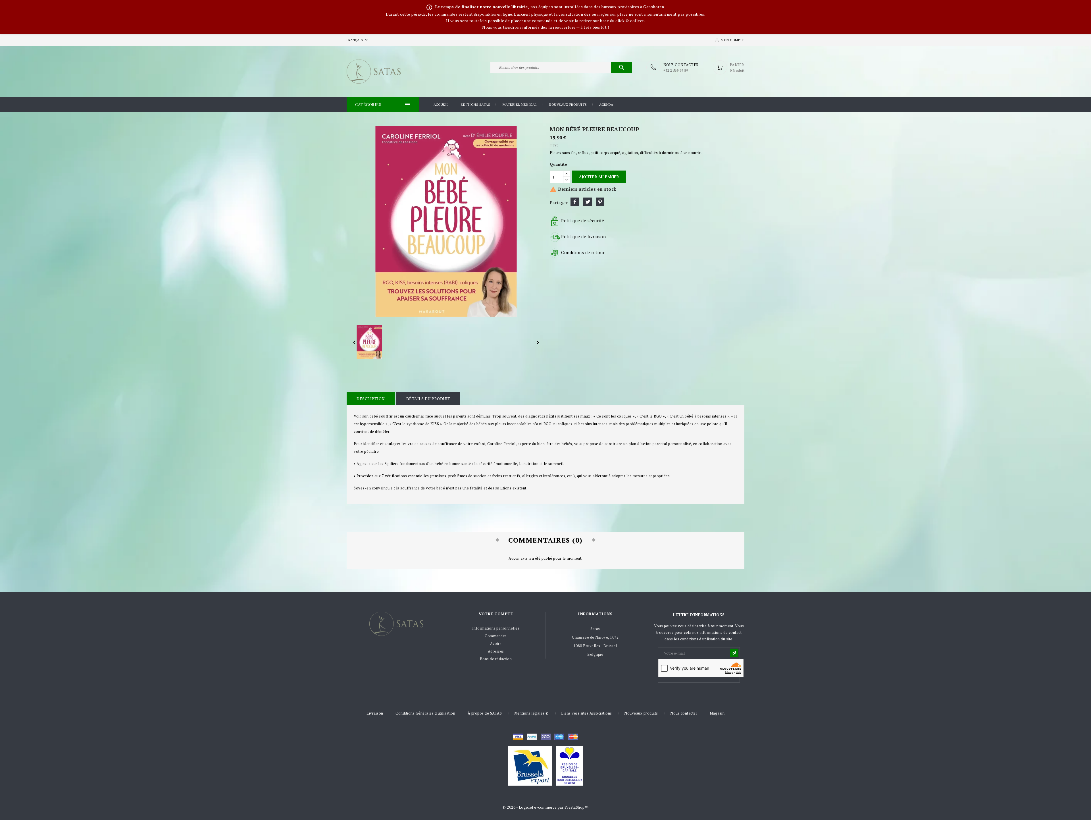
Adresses (496, 651)
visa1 (573, 737)
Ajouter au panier (599, 176)
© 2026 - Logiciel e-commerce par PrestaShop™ (545, 807)
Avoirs (495, 643)
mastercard (559, 737)
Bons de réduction (496, 658)
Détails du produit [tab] (428, 398)
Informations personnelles (496, 628)
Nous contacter (683, 713)
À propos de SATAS (485, 713)
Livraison (375, 713)
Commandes (496, 635)
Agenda (606, 104)
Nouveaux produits (568, 104)
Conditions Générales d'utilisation (425, 713)
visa (518, 737)
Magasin (717, 713)
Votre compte (496, 613)
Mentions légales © (531, 713)
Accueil (441, 104)
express (546, 737)
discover (532, 737)
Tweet (587, 202)
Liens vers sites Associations (586, 713)
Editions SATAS (475, 104)
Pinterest (600, 202)
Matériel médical (520, 104)
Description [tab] (371, 398)
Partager (575, 202)
